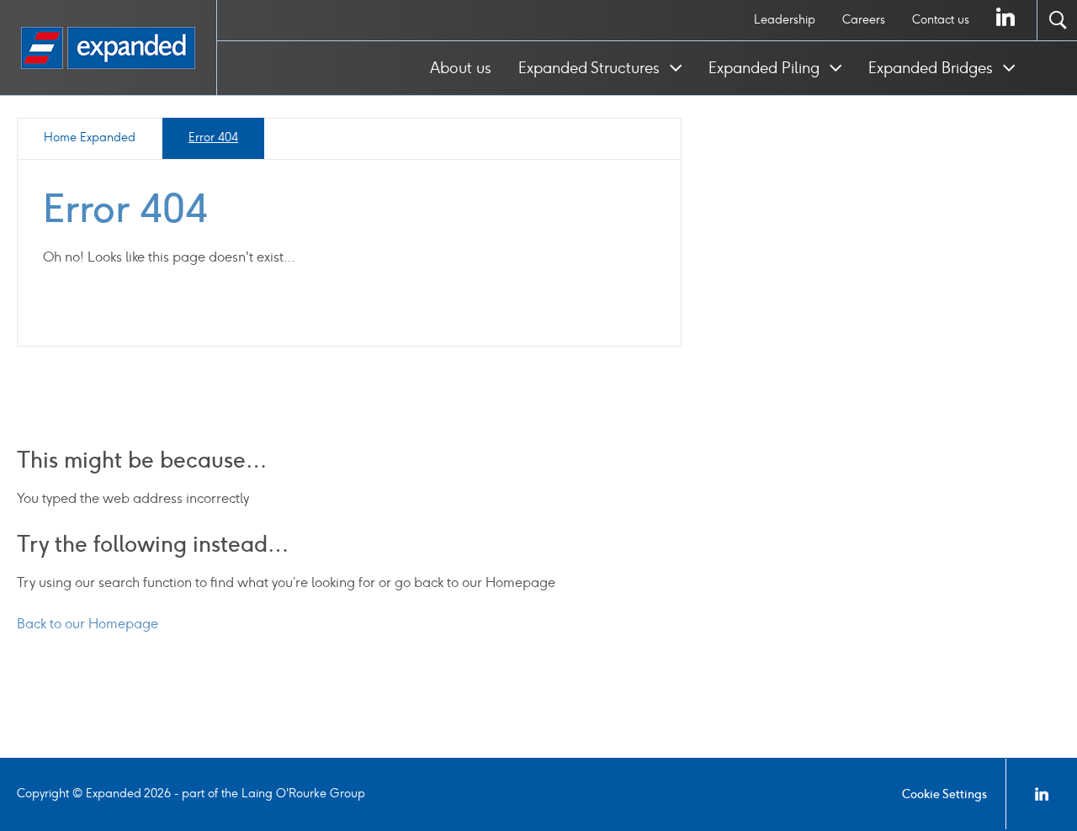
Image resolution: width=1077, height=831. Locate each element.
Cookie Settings (944, 794)
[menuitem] (784, 20)
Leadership (784, 20)
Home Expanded (89, 137)
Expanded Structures (591, 68)
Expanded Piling (766, 68)
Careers (863, 20)
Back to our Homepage (87, 624)
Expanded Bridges (932, 68)
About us (460, 68)
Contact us (940, 20)
